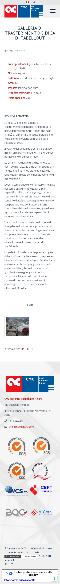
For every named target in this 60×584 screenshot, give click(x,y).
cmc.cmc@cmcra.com (21, 427)
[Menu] (51, 11)
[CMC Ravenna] (24, 11)
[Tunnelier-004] (17, 326)
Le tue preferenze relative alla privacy (33, 573)
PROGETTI (28, 349)
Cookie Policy (30, 556)
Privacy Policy (14, 556)
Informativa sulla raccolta (19, 580)
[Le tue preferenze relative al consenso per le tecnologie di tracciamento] (54, 578)
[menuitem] (28, 2)
